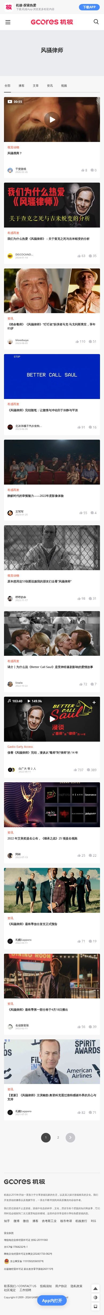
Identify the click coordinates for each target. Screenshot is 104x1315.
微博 (16, 1221)
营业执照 (9, 1233)
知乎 (7, 1221)
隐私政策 (76, 1286)
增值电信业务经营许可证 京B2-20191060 (26, 1240)
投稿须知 (46, 1286)
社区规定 (10, 1290)
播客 (35, 1221)
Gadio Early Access (20, 747)
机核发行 (81, 1221)
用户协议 (61, 1286)
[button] (52, 719)
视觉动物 (13, 147)
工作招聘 (25, 1290)
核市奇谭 (66, 1221)
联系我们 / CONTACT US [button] (20, 1286)
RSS (93, 1221)
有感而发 (13, 233)
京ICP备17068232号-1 (16, 1247)
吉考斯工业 (49, 1221)
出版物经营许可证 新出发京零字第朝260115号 (28, 1269)
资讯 (10, 318)
